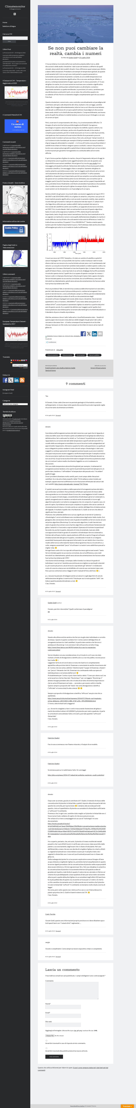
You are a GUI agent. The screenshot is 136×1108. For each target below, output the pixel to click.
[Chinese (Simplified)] (13, 360)
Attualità (59, 350)
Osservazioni (81, 355)
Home (5, 22)
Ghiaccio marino (67, 355)
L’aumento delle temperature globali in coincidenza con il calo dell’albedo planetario (13, 57)
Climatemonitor (15, 6)
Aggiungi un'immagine (71, 1030)
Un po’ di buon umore (98, 368)
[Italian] (11, 360)
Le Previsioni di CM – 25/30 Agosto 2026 (14, 53)
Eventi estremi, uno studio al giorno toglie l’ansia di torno (60, 369)
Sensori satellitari (94, 355)
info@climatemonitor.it (13, 430)
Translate (25, 367)
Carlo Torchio (50, 914)
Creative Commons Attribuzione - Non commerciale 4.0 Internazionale (13, 422)
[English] (18, 360)
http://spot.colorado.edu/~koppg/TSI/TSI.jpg (71, 484)
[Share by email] (100, 333)
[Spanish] (11, 362)
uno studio (93, 163)
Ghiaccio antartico (52, 355)
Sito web (48, 1021)
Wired (86, 271)
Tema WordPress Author (77, 1106)
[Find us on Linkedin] (16, 380)
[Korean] (24, 360)
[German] (20, 360)
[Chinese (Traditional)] (15, 360)
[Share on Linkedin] (94, 333)
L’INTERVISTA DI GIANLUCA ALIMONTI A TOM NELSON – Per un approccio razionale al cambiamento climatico (15, 63)
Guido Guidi (16, 419)
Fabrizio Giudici (54, 738)
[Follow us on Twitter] (10, 380)
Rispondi (58, 415)
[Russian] (26, 360)
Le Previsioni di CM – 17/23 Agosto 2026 (14, 68)
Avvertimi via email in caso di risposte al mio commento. (65, 1043)
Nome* (48, 1004)
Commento (49, 981)
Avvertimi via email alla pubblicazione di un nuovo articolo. (66, 1051)
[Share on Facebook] (83, 333)
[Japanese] (22, 360)
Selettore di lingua (9, 26)
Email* (47, 1013)
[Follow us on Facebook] (5, 380)
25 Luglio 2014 (84, 57)
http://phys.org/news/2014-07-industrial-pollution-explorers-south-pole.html (76, 775)
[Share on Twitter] (88, 333)
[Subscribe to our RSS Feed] (22, 380)
